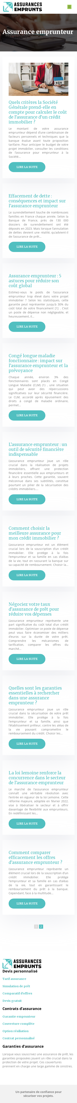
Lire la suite (27, 167)
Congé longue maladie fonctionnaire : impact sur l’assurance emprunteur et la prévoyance (38, 363)
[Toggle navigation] (69, 7)
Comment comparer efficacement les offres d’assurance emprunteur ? (35, 857)
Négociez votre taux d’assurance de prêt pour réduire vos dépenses (34, 609)
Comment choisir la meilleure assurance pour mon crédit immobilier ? (35, 533)
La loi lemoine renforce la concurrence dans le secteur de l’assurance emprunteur (37, 777)
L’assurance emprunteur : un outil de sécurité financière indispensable (38, 449)
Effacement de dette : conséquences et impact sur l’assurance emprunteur (37, 200)
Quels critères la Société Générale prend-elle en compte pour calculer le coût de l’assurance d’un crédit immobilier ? (38, 112)
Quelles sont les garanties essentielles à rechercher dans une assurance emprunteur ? (35, 695)
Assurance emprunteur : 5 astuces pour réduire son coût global (35, 280)
